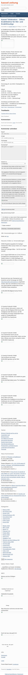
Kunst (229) (6, 522)
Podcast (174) (6, 531)
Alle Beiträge (17, 568)
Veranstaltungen (10, 107)
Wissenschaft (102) (8, 554)
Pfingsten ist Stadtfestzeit (14, 457)
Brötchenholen (5, 436)
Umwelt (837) (6, 545)
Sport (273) (6, 536)
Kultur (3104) (6, 520)
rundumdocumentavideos (8, 447)
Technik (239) (6, 543)
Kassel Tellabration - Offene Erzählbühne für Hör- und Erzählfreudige (13, 22)
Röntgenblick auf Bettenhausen (9, 445)
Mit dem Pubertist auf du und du (9, 433)
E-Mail (3, 136)
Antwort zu (4, 161)
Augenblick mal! (5, 435)
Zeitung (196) (6, 556)
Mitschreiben (4, 13)
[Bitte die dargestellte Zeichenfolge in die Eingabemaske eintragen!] (14, 201)
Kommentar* (4, 144)
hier (8, 236)
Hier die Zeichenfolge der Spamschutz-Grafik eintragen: (14, 203)
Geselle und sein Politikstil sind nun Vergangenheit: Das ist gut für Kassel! (13, 495)
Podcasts (3, 449)
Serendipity (9, 669)
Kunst (5, 107)
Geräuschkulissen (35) (9, 515)
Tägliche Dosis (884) (8, 542)
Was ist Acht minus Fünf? (7, 212)
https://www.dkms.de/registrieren (9, 282)
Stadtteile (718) (7, 538)
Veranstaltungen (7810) (9, 549)
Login (11, 13)
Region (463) (6, 534)
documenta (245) (7, 511)
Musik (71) (5, 529)
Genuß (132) (6, 513)
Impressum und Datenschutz (8, 16)
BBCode (3, 209)
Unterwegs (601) (7, 547)
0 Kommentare (18, 107)
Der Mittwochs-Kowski (7, 438)
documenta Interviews (7, 440)
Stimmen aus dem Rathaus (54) (11, 540)
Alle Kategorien (8, 559)
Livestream (15, 664)
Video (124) (6, 550)
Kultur (2, 107)
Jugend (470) (6, 518)
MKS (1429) (6, 527)
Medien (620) (6, 525)
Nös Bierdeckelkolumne (7, 444)
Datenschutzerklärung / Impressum (14, 674)
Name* (3, 132)
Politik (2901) (6, 533)
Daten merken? (6, 225)
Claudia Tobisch (12, 26)
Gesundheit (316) (7, 517)
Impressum (4, 655)
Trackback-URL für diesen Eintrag (8, 113)
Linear (14, 122)
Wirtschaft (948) (7, 552)
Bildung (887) (6, 509)
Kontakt (18, 13)
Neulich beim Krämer (6, 442)
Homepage (4, 140)
